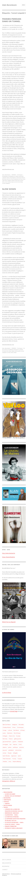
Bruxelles (21, 724)
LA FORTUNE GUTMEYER (11, 816)
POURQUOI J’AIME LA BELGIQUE (13, 828)
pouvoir (5, 750)
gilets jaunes (17, 738)
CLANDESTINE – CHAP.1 (11, 815)
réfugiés (15, 753)
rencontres (18, 750)
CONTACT (6, 801)
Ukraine (5, 761)
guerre (14, 741)
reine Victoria (8, 181)
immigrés (5, 744)
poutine (21, 747)
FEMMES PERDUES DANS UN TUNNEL (11, 20)
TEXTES (6, 807)
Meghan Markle (11, 180)
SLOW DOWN (9, 189)
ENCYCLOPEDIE (8, 805)
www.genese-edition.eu (8, 781)
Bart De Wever (7, 724)
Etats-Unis (12, 736)
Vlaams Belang (17, 761)
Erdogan (5, 736)
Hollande (20, 741)
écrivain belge (13, 711)
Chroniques (19, 174)
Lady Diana (4, 180)
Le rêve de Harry (6, 692)
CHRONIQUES (7, 799)
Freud (23, 179)
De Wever (16, 730)
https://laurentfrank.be (8, 557)
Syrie (19, 756)
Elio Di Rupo (17, 733)
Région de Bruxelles (16, 351)
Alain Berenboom (9, 5)
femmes (20, 179)
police (9, 747)
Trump (14, 758)
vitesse (14, 352)
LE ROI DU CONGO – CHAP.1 (12, 824)
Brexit (8, 177)
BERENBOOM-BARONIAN (12, 813)
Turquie (20, 758)
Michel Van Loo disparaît (9, 622)
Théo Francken (7, 758)
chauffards (10, 349)
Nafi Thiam (17, 180)
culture (10, 730)
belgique (14, 724)
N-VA (20, 744)
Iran (11, 744)
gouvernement (7, 741)
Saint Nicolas (6, 756)
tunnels (8, 352)
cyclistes (21, 349)
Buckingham (13, 177)
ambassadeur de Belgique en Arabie (10, 176)
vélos (12, 352)
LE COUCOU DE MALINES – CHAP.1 (14, 822)
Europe (18, 736)
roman (4, 753)
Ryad (12, 181)
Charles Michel (7, 727)
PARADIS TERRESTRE (10, 826)
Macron (15, 744)
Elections (9, 733)
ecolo (4, 733)
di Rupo (22, 730)
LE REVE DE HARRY (10, 794)
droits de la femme (6, 179)
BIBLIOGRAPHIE (8, 792)
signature (13, 756)
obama (5, 747)
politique (15, 747)
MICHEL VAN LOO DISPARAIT (13, 796)
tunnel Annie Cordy (18, 181)
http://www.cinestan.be (8, 553)
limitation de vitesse (6, 351)
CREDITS (7, 803)
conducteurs (16, 349)
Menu (23, 4)
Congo (4, 730)
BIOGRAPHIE (7, 798)
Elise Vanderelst (14, 179)
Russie (9, 753)
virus (9, 761)
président (11, 750)
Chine (13, 727)
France (11, 738)
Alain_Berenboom (6, 174)
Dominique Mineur (20, 177)
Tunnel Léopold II (6, 183)
